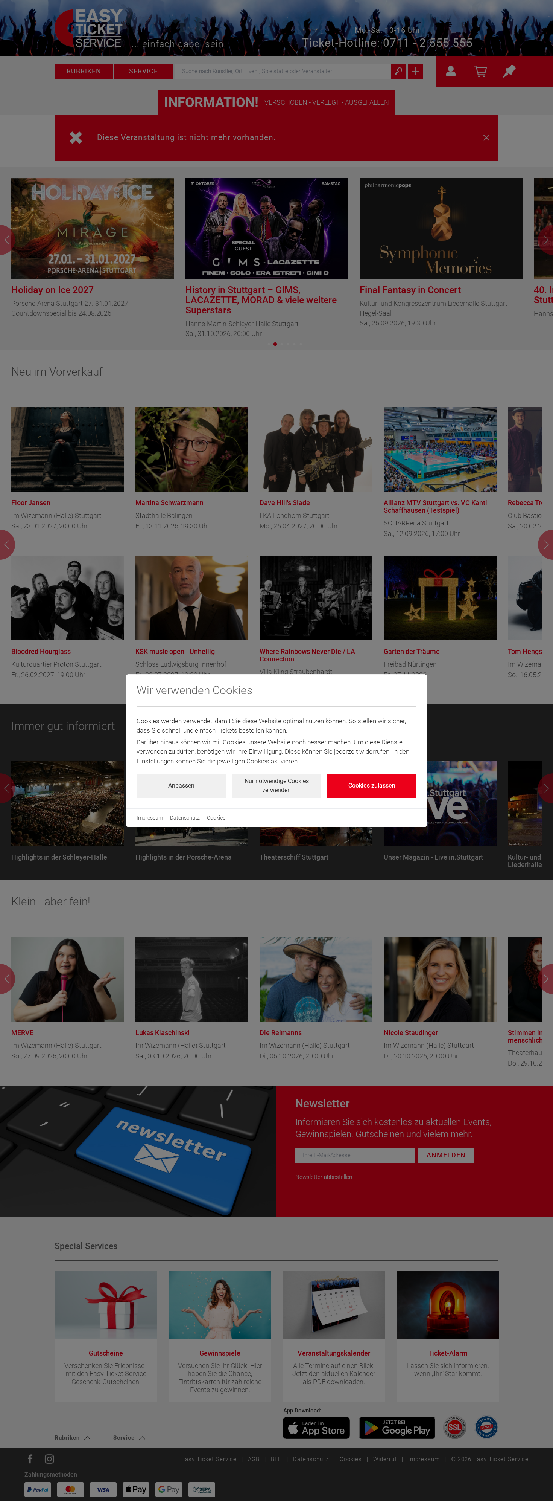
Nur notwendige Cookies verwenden (277, 785)
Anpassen (181, 785)
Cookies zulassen (371, 785)
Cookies (216, 818)
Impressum (150, 818)
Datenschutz (185, 818)
